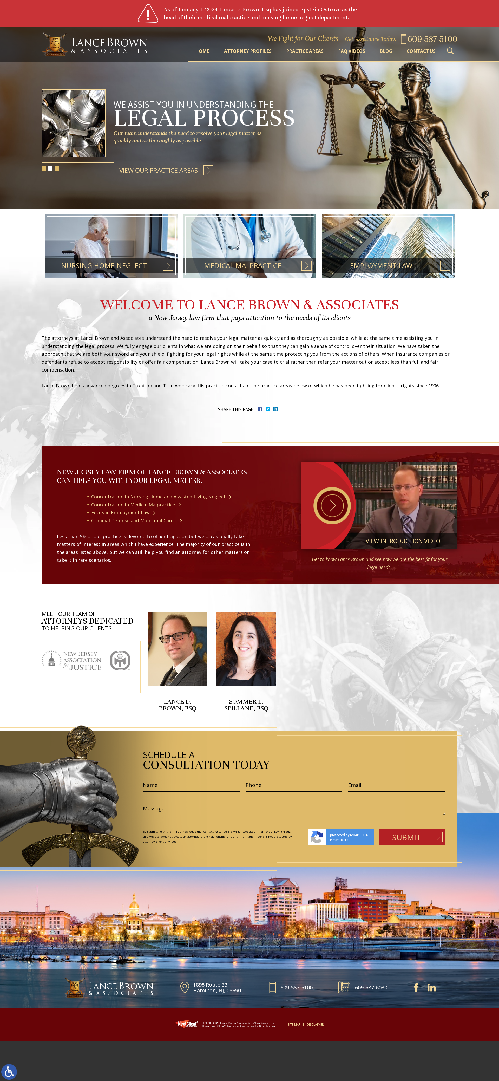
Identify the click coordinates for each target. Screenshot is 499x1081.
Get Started (139, 170)
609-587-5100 (296, 987)
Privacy (334, 839)
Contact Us (421, 51)
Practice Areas (305, 51)
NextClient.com (268, 1026)
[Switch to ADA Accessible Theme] (9, 1072)
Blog (386, 51)
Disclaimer (315, 1024)
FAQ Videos (351, 51)
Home (202, 51)
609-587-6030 (371, 987)
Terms (344, 839)
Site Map (294, 1024)
